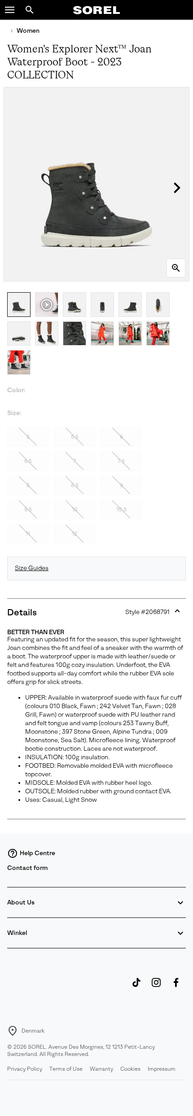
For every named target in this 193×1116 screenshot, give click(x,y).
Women (28, 30)
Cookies (130, 1069)
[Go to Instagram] (156, 987)
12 (74, 533)
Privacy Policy (24, 1069)
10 (75, 509)
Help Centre (37, 853)
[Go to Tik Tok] (136, 987)
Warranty (101, 1069)
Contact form (27, 868)
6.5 (28, 461)
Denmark (33, 1031)
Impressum (161, 1069)
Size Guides (31, 568)
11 (28, 533)
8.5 (75, 485)
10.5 (121, 509)
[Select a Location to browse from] (12, 1030)
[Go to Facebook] (176, 987)
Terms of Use (66, 1069)
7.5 (121, 461)
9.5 (28, 509)
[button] (10, 10)
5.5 (75, 437)
